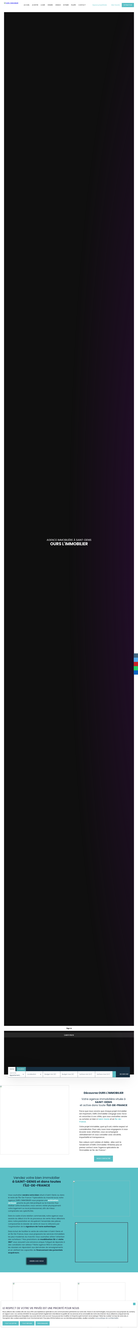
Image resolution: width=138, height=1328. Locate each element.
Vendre (50, 5)
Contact (82, 5)
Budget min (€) (50, 1074)
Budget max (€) (68, 1074)
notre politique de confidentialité (106, 1318)
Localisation (31, 1074)
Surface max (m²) (103, 1074)
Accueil (26, 5)
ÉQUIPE (73, 5)
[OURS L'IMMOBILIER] (10, 5)
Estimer (66, 5)
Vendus (58, 5)
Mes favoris (115, 5)
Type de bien (13, 1073)
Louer (43, 5)
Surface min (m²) (85, 1074)
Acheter (35, 5)
